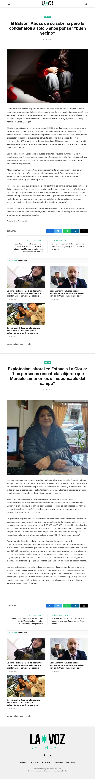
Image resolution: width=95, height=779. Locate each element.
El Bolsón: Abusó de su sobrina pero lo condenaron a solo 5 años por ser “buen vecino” (68, 621)
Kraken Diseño (62, 771)
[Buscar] (85, 3)
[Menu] (9, 3)
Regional (24, 763)
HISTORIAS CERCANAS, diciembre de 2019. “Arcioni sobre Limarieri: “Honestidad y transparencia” (27, 621)
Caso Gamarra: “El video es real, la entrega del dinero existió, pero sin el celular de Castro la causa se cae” (67, 293)
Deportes (70, 763)
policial (47, 17)
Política (35, 763)
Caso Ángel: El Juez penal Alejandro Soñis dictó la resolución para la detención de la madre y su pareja (23, 330)
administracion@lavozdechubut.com (47, 769)
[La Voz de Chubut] (47, 4)
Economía (47, 763)
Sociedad (59, 763)
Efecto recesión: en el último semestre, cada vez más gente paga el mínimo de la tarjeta (68, 246)
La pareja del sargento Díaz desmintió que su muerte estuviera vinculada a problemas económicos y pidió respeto (25, 293)
